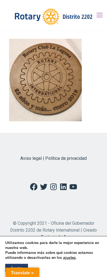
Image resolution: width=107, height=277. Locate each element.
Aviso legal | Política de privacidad (53, 158)
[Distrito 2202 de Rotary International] (53, 15)
